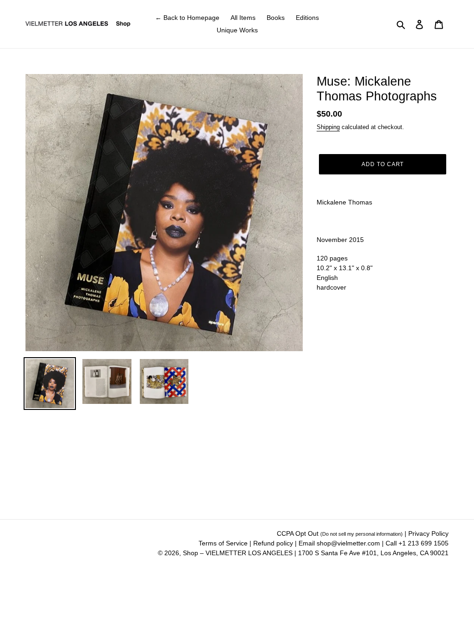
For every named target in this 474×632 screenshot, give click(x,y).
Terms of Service (224, 543)
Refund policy (274, 543)
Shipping (328, 127)
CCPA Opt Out (340, 533)
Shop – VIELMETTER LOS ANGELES (238, 553)
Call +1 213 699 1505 (417, 543)
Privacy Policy (428, 533)
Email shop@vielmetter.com (339, 543)
